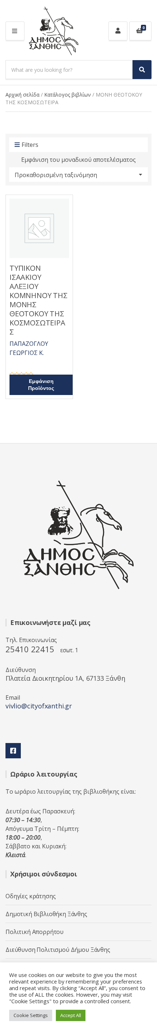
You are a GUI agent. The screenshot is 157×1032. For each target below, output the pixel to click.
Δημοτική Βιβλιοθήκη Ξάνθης (46, 914)
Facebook (13, 750)
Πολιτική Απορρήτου (34, 932)
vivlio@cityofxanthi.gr (38, 705)
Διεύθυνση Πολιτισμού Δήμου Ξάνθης (57, 950)
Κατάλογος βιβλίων (67, 94)
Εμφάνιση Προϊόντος (41, 385)
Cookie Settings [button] (31, 1015)
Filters (30, 145)
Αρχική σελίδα (22, 94)
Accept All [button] (70, 1015)
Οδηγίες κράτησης (30, 896)
